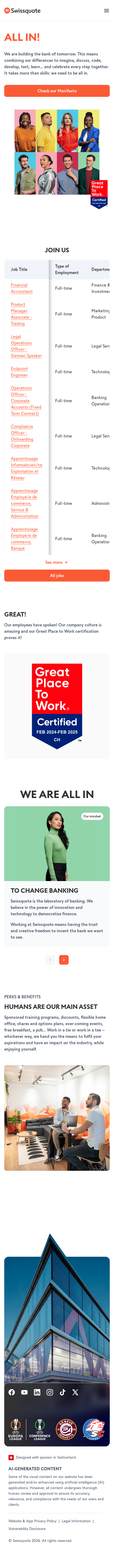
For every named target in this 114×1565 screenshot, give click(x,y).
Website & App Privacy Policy (32, 1521)
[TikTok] (62, 1393)
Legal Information (76, 1521)
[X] (75, 1393)
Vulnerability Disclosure (27, 1529)
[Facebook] (11, 1393)
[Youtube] (24, 1393)
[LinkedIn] (37, 1393)
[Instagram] (50, 1393)
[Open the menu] (106, 10)
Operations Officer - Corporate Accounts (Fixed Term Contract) (26, 401)
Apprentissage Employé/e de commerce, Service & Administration (24, 504)
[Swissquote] (22, 11)
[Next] (64, 960)
